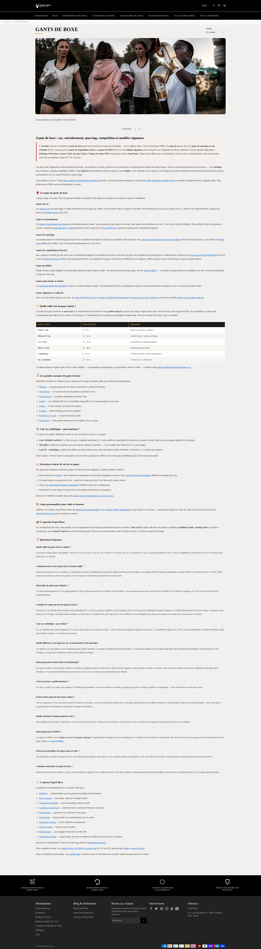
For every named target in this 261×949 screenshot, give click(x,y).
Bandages (43, 793)
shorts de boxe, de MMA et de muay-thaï (79, 848)
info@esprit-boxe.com (45, 513)
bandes (59, 475)
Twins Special (45, 396)
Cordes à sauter (45, 827)
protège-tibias (75, 854)
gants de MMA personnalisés (118, 510)
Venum (42, 406)
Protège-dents (45, 812)
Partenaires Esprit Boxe (83, 913)
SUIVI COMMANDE (209, 16)
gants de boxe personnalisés (88, 510)
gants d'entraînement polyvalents (54, 224)
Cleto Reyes (44, 391)
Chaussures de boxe (47, 822)
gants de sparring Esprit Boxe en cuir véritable (161, 239)
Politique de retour (43, 917)
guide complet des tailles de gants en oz (174, 367)
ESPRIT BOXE (41, 16)
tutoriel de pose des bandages (138, 475)
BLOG (55, 16)
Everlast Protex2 (110, 228)
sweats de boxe (138, 848)
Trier (209, 29)
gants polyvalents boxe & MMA (53, 286)
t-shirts (126, 848)
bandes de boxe (52, 212)
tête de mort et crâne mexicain (190, 297)
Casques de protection (48, 803)
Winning (42, 387)
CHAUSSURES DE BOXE (131, 16)
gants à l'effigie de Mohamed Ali (115, 297)
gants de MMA (150, 270)
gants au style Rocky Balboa (145, 297)
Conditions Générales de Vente (48, 926)
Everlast (42, 411)
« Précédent (126, 129)
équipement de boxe (97, 842)
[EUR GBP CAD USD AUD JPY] (205, 6)
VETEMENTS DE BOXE (103, 16)
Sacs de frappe (45, 798)
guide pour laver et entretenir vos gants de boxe (93, 496)
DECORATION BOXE (159, 16)
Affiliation (39, 930)
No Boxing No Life (47, 415)
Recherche (39, 913)
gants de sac (45, 209)
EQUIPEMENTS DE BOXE (74, 16)
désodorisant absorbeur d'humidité (63, 485)
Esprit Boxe (44, 420)
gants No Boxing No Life (86, 297)
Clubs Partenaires (42, 908)
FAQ (37, 934)
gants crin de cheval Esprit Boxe (204, 255)
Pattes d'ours (44, 817)
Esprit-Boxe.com (48, 946)
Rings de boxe (45, 832)
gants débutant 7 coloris (64, 228)
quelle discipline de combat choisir (160, 180)
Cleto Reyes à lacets (50, 259)
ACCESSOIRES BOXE (184, 16)
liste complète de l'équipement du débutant (81, 180)
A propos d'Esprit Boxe (83, 917)
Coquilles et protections (49, 808)
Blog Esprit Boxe (80, 908)
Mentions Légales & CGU (46, 921)
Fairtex (42, 401)
